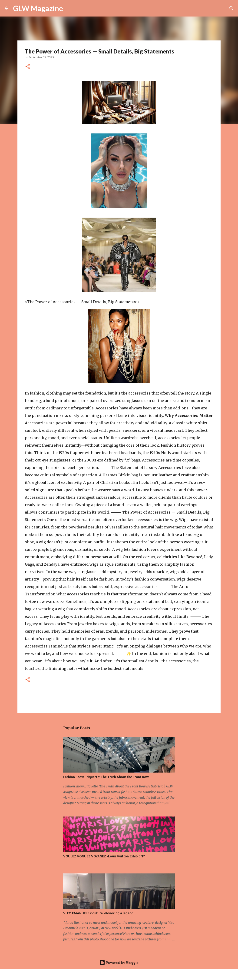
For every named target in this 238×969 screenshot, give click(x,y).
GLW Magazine (38, 8)
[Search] (69, 8)
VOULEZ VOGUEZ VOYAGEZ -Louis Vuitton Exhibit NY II (105, 856)
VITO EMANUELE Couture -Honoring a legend (98, 913)
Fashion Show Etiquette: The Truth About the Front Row (106, 777)
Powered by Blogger (122, 962)
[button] (27, 67)
